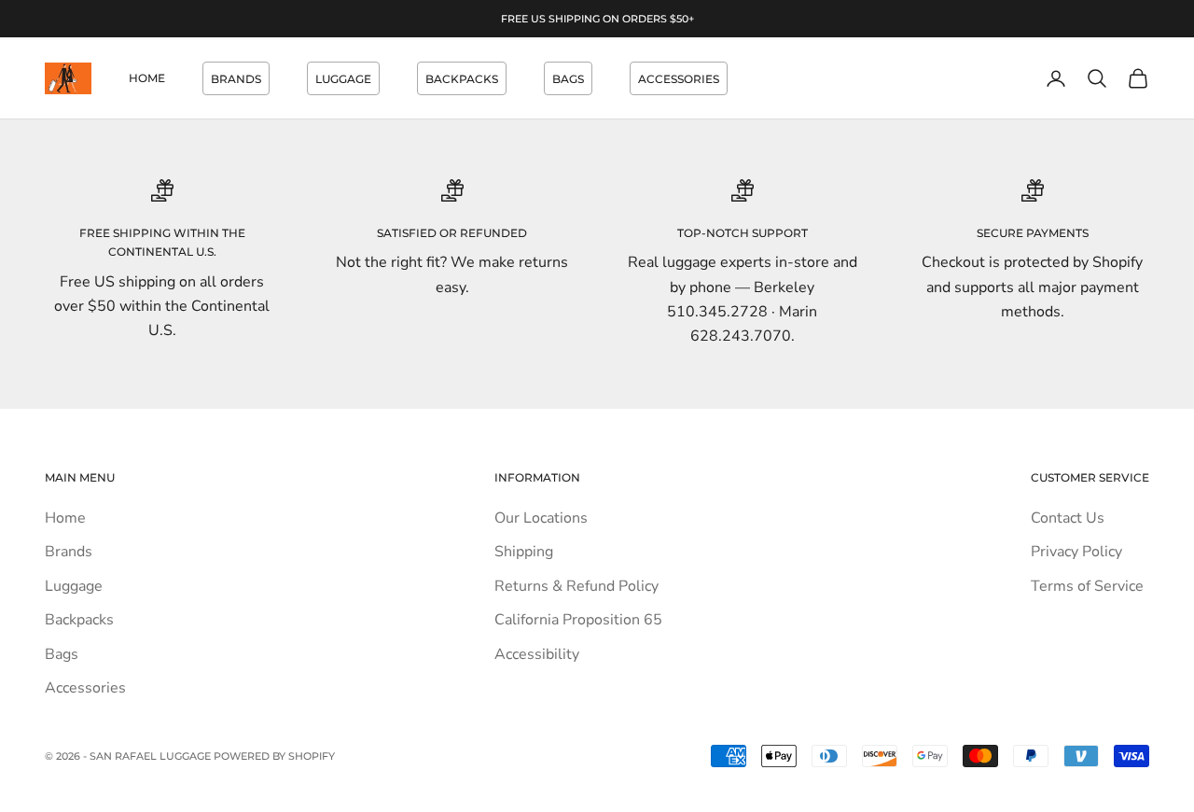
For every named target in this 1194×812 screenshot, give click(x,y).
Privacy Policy (1076, 551)
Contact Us (1067, 518)
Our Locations (541, 518)
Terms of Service (1087, 586)
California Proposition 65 (578, 619)
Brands (236, 79)
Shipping (523, 551)
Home (147, 78)
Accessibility (536, 654)
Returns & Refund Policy (576, 586)
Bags (568, 79)
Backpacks (461, 79)
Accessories (678, 79)
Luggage (343, 79)
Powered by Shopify (274, 756)
